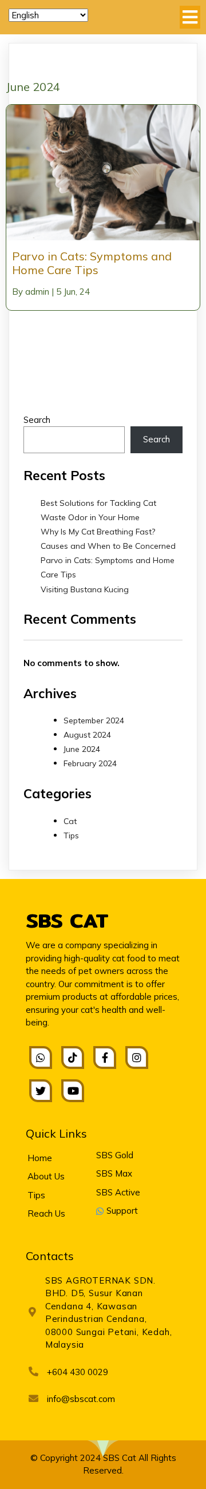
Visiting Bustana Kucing (85, 589)
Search (36, 419)
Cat (70, 821)
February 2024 (90, 763)
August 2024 (87, 735)
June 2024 (82, 749)
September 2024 (94, 720)
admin (37, 291)
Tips (71, 835)
